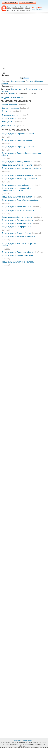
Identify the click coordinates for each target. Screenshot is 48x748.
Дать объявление (10, 2)
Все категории (17, 81)
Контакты (17, 741)
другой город (37, 10)
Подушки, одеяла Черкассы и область (18, 134)
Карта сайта (28, 741)
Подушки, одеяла (33, 89)
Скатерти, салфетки (10, 108)
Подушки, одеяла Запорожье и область (18, 255)
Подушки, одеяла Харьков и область (17, 175)
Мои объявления (27, 2)
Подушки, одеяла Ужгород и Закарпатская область (20, 245)
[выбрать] (23, 105)
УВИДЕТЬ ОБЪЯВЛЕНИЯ (12, 98)
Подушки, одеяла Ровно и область (16, 223)
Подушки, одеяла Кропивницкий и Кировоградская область (16, 189)
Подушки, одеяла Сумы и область (16, 233)
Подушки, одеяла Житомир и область (18, 262)
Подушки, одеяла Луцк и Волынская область (21, 200)
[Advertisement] (24, 40)
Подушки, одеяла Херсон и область (17, 165)
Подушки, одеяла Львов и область (16, 207)
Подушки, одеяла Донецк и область (17, 162)
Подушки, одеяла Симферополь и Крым (19, 227)
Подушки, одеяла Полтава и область (17, 220)
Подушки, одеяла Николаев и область (18, 210)
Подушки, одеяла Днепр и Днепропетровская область (21, 154)
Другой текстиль (8, 126)
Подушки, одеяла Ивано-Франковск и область (21, 168)
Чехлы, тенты (7, 122)
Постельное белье (9, 105)
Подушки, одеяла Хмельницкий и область (19, 179)
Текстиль (29, 81)
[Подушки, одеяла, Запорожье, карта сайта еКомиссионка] (15, 8)
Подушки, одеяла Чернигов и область (18, 140)
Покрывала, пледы (10, 115)
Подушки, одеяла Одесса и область (17, 217)
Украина (11, 93)
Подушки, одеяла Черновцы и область (18, 147)
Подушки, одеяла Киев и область (16, 185)
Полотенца (6, 111)
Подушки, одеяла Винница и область (17, 252)
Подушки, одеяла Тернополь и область (18, 236)
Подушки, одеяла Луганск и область (17, 197)
